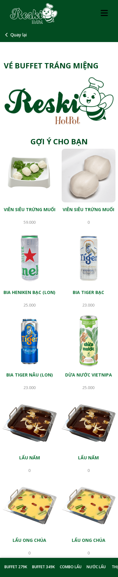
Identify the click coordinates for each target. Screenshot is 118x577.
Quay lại (18, 35)
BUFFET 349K (43, 566)
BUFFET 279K (15, 566)
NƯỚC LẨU (96, 566)
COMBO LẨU (70, 566)
